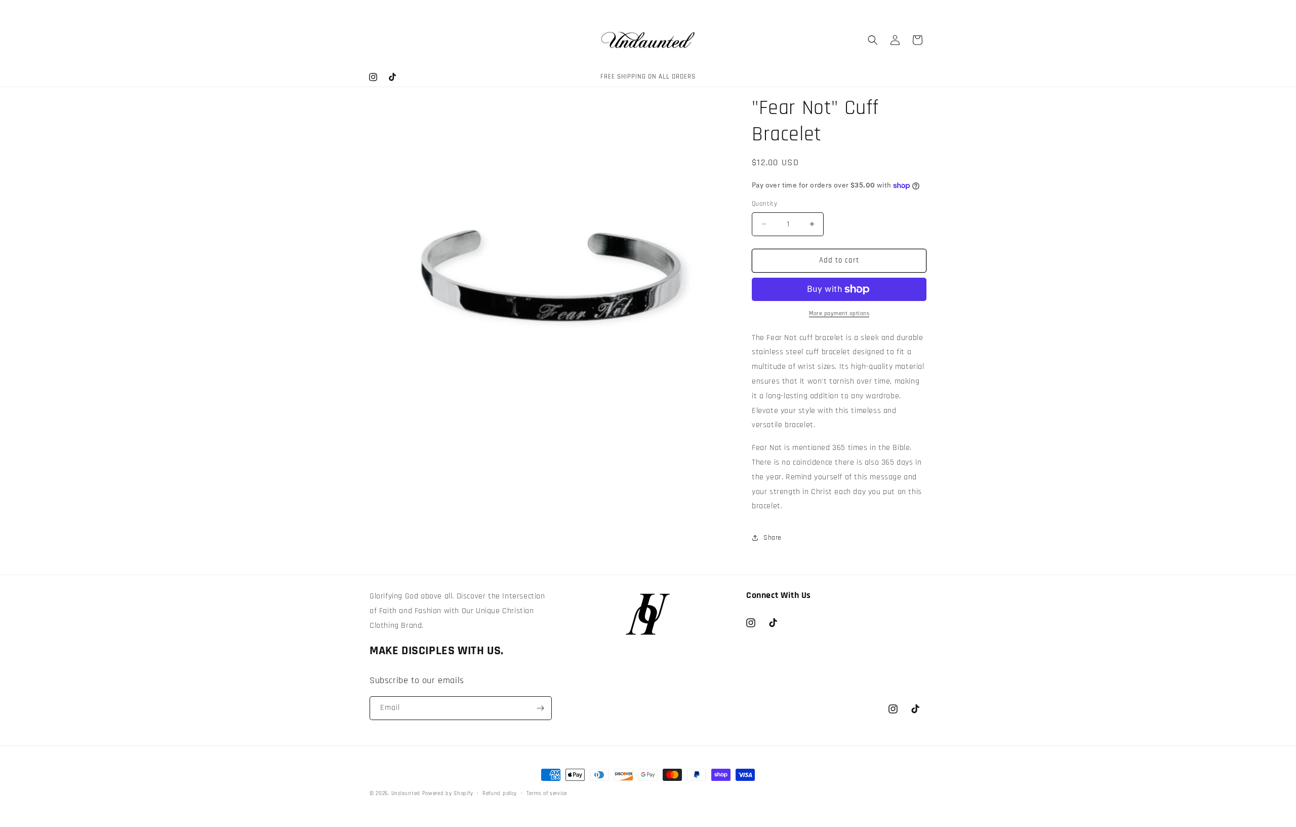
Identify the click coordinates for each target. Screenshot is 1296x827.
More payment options (839, 313)
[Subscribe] (540, 708)
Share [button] (772, 537)
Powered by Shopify (447, 793)
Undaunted (406, 793)
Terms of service (546, 793)
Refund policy (499, 793)
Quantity (764, 204)
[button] (873, 40)
